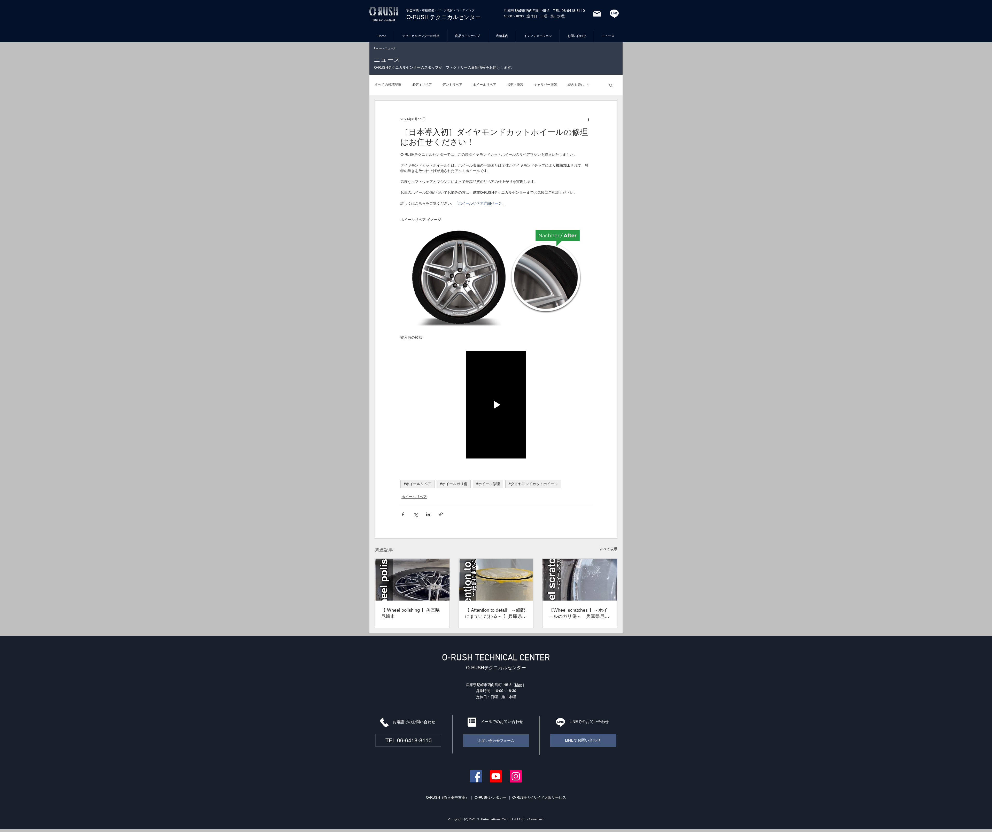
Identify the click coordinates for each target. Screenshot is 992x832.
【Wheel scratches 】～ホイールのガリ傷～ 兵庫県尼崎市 (579, 613)
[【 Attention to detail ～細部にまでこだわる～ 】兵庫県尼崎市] (496, 580)
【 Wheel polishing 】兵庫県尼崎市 (410, 613)
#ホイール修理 (488, 484)
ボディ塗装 (515, 85)
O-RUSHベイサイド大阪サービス (539, 797)
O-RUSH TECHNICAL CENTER (496, 658)
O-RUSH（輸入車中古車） (447, 797)
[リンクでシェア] (440, 514)
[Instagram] (516, 776)
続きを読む (576, 85)
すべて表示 (608, 549)
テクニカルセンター (455, 17)
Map (518, 685)
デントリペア (452, 85)
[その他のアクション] (588, 119)
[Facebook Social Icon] (476, 776)
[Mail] (597, 14)
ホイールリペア (484, 85)
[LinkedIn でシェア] (428, 514)
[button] (610, 85)
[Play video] (496, 404)
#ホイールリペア (417, 484)
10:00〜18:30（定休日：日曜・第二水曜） (535, 16)
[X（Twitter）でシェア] (415, 514)
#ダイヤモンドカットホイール (533, 484)
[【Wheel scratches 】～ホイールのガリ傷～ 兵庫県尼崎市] (579, 580)
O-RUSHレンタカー (491, 797)
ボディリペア (422, 85)
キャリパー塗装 (545, 85)
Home (378, 48)
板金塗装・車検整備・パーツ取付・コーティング (440, 10)
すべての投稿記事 (388, 85)
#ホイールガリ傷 (453, 484)
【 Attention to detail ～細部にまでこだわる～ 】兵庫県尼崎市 (496, 613)
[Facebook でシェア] (402, 514)
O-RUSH (417, 17)
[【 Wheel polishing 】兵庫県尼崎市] (412, 580)
